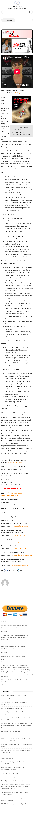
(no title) (4, 631)
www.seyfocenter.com (15, 462)
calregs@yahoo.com (19, 542)
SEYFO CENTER (17, 6)
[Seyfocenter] (17, 41)
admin (13, 581)
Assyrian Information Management (11, 708)
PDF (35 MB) (26, 134)
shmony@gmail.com (19, 548)
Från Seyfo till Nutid (7, 643)
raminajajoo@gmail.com (20, 535)
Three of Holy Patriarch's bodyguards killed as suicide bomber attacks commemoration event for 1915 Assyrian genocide (16, 786)
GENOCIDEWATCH (7, 735)
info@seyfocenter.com (14, 493)
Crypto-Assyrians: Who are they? (11, 731)
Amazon (21, 132)
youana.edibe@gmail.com (20, 526)
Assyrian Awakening (7, 699)
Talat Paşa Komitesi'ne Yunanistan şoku (13, 781)
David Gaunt (17, 129)
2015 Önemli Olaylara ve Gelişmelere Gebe (14, 695)
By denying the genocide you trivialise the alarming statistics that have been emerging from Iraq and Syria (16, 726)
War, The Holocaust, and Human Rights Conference (16, 804)
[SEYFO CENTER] (17, 2)
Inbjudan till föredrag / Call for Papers (13, 656)
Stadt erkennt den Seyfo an (9, 773)
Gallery (17, 93)
